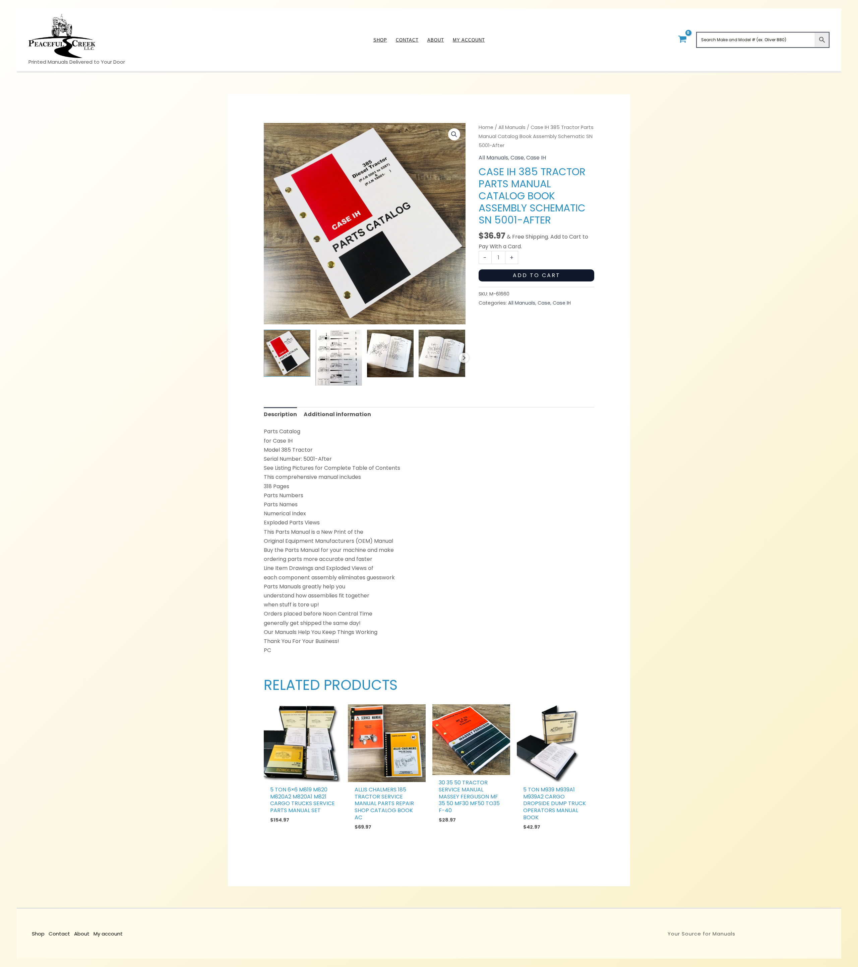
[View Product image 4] (442, 353)
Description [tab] (280, 414)
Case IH (536, 158)
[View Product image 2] (338, 358)
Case (517, 158)
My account (108, 933)
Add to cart (536, 275)
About (81, 933)
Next (464, 358)
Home (486, 127)
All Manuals (512, 127)
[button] (454, 134)
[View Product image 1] (287, 353)
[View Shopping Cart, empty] (682, 40)
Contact (59, 933)
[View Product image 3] (390, 353)
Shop (38, 933)
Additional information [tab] (337, 414)
